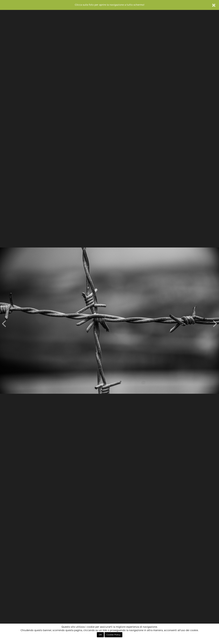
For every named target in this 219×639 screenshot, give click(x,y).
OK (100, 635)
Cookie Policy (113, 635)
